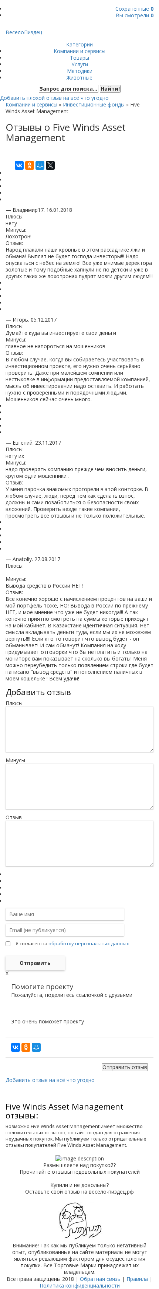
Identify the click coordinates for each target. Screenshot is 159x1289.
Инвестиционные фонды (94, 104)
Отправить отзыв (124, 1067)
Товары (79, 57)
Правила (137, 1278)
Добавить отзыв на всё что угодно (50, 1079)
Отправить (35, 962)
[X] (50, 165)
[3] (8, 887)
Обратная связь (100, 1278)
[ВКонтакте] (19, 165)
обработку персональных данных (88, 943)
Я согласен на (72, 943)
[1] (8, 874)
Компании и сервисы (79, 51)
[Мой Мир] (39, 165)
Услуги (79, 64)
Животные (79, 77)
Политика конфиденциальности (80, 1285)
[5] (8, 900)
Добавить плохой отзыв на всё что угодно (54, 97)
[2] (8, 881)
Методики (79, 70)
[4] (8, 894)
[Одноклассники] (29, 165)
